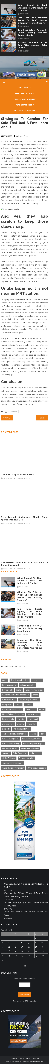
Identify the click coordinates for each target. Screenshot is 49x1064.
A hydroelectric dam (19, 680)
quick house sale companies (14, 734)
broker (19, 690)
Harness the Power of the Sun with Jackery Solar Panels (32, 45)
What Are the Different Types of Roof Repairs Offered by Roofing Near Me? (32, 20)
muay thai (31, 724)
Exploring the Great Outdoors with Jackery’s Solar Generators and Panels (29, 644)
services (5, 753)
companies (7, 704)
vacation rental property (12, 763)
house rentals (8, 719)
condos (14, 412)
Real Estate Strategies (30, 748)
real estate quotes (9, 748)
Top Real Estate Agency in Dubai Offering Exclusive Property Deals (32, 32)
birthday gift (7, 690)
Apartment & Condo (8, 131)
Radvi (42, 734)
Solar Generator (19, 753)
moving (20, 724)
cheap (35, 695)
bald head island (9, 685)
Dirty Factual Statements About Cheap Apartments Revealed (24, 518)
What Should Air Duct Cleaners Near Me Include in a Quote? (32, 8)
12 (15, 947)
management (7, 724)
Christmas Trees (9, 700)
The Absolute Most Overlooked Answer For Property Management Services (43, 418)
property (6, 729)
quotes (33, 734)
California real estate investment (15, 695)
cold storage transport (29, 700)
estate (41, 709)
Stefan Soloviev (8, 758)
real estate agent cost (31, 739)
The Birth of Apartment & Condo (17, 475)
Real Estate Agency (10, 739)
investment (33, 719)
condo (18, 704)
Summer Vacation (26, 758)
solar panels (35, 753)
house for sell (33, 714)
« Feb (23, 966)
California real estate (34, 690)
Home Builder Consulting (13, 714)
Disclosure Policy (25, 1058)
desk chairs (30, 709)
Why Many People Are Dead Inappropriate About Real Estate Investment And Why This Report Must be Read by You (8, 418)
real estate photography (33, 743)
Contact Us (14, 1058)
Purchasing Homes (22, 729)
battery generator (27, 685)
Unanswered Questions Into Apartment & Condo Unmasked (24, 563)
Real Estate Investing (10, 743)
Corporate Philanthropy (12, 709)
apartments (36, 680)
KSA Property (30, 1001)
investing (21, 719)
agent (4, 680)
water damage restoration (13, 768)
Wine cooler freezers (37, 768)
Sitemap (36, 1058)
